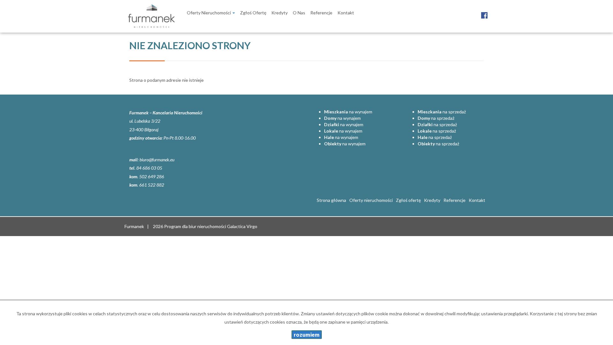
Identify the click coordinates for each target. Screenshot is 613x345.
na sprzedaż (442, 111)
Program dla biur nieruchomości (195, 226)
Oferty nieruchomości (371, 200)
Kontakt (345, 12)
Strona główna (331, 200)
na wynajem (348, 111)
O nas (299, 12)
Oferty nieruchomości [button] (209, 12)
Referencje (321, 12)
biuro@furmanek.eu (157, 159)
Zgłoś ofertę (253, 12)
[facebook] (484, 12)
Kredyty (279, 12)
